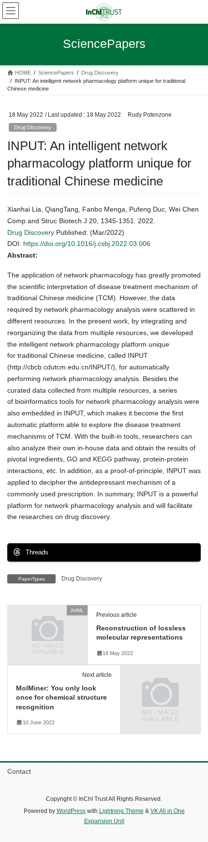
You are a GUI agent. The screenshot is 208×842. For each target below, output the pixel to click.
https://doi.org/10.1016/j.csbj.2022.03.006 (86, 243)
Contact (19, 771)
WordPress (71, 811)
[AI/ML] (48, 629)
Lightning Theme (121, 811)
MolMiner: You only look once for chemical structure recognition (61, 697)
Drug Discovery (32, 127)
